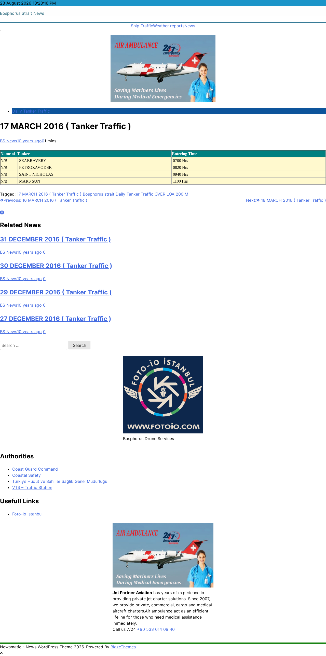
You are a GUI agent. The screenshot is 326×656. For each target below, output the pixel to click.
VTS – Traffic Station (32, 487)
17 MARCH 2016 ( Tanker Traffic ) (49, 194)
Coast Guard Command (35, 469)
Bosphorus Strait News (22, 13)
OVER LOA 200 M (171, 194)
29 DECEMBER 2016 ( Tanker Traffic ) (56, 292)
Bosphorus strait (98, 194)
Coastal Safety (26, 475)
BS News (8, 140)
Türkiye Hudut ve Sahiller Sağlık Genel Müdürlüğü (59, 481)
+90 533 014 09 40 (156, 629)
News (189, 25)
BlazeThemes (123, 646)
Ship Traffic (142, 25)
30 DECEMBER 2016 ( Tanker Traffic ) (56, 265)
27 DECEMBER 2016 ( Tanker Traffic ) (55, 318)
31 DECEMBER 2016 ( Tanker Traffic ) (55, 239)
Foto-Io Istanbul (27, 513)
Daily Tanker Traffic (31, 111)
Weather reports (168, 25)
